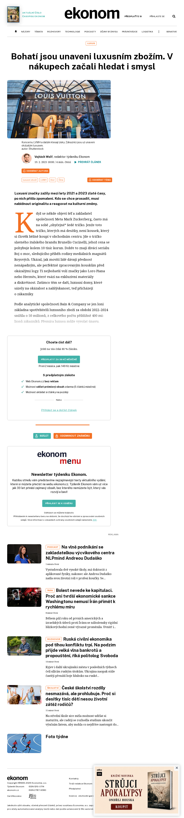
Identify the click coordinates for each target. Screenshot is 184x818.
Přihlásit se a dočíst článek (59, 410)
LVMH (44, 180)
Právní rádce (129, 31)
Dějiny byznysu (109, 31)
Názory (25, 31)
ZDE (95, 520)
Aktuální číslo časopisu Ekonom (33, 15)
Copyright (12, 783)
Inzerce (73, 796)
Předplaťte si (133, 16)
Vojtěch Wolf (43, 156)
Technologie (72, 31)
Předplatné (75, 788)
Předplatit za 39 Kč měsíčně (59, 359)
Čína (61, 180)
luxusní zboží (30, 180)
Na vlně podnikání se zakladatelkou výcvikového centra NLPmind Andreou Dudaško (80, 552)
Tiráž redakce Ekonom (80, 783)
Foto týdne (57, 736)
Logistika (147, 31)
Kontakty (74, 778)
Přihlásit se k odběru (59, 503)
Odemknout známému (75, 435)
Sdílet (44, 435)
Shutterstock (36, 148)
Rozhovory (54, 31)
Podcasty (90, 31)
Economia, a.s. (39, 783)
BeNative (172, 31)
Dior (52, 180)
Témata (38, 31)
